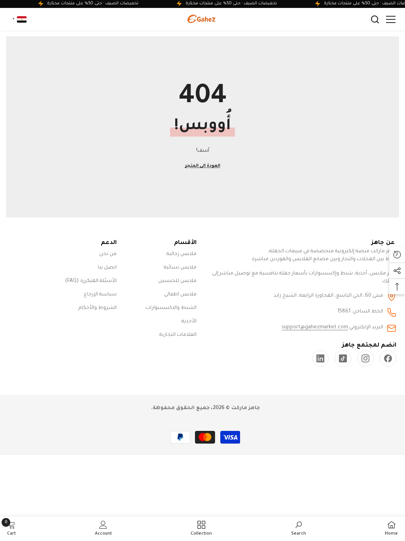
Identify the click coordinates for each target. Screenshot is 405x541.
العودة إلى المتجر (202, 166)
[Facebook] (388, 358)
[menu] (391, 19)
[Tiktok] (343, 358)
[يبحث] (375, 19)
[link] (320, 358)
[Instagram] (365, 358)
